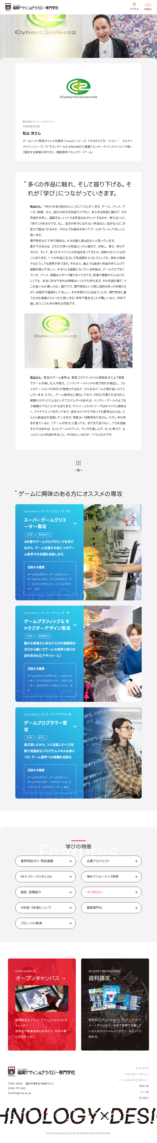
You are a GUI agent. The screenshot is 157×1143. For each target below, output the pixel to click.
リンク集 (144, 1092)
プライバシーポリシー (137, 1074)
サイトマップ (142, 1068)
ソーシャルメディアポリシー (134, 1080)
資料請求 (144, 1098)
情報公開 (144, 1086)
